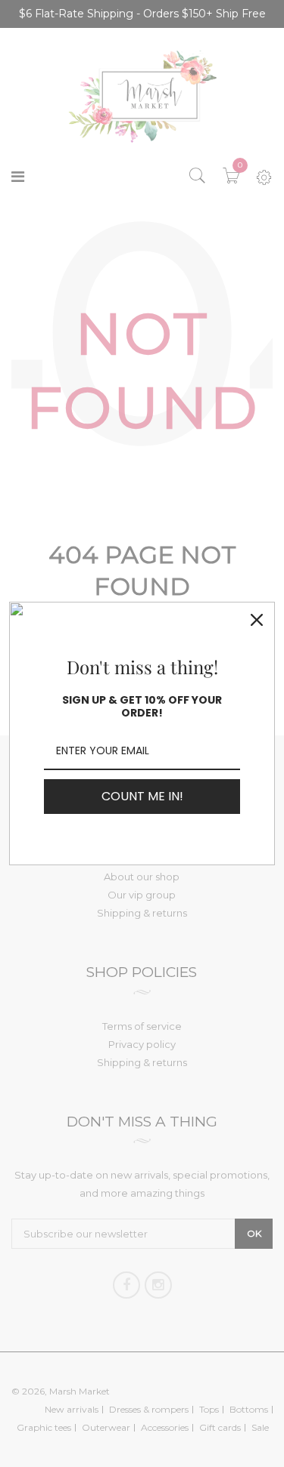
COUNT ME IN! (142, 796)
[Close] (257, 620)
